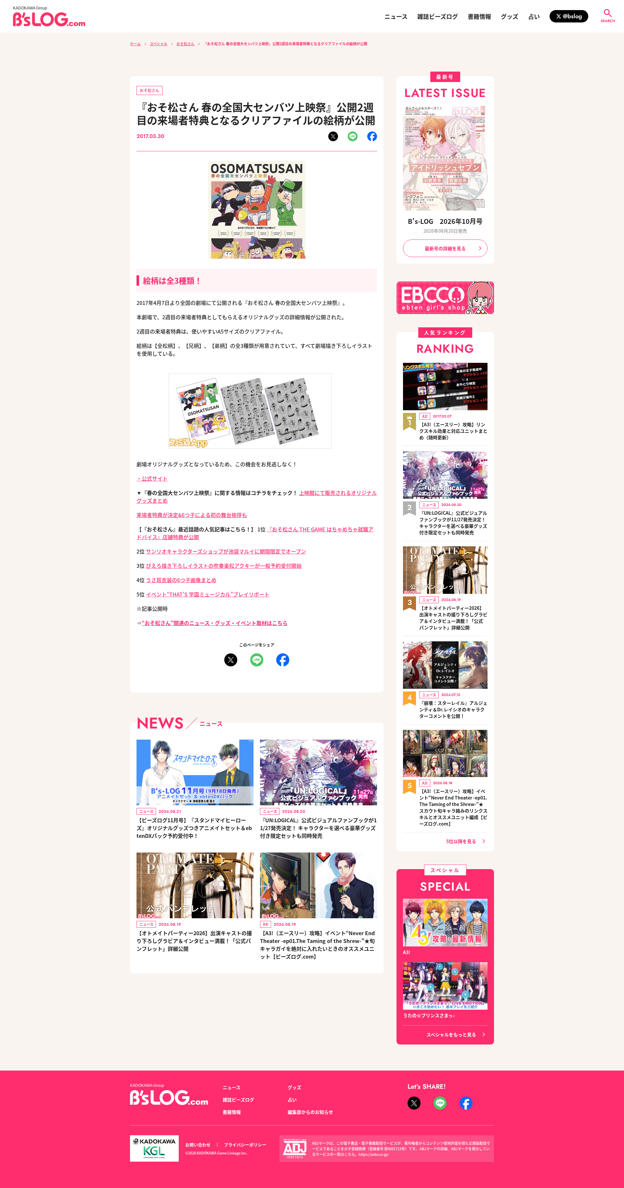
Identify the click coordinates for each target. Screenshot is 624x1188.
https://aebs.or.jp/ (373, 1154)
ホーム (135, 43)
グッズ (509, 16)
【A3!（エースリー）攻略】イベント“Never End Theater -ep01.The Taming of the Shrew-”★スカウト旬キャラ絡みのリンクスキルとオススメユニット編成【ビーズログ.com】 (453, 807)
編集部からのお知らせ (310, 1112)
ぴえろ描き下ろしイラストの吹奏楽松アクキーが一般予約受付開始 (224, 565)
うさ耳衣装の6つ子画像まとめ (181, 580)
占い (534, 16)
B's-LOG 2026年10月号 (445, 221)
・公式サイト (152, 478)
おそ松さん (185, 43)
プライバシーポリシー (245, 1144)
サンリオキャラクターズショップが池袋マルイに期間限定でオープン (226, 551)
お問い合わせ (198, 1144)
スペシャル (158, 43)
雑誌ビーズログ (437, 16)
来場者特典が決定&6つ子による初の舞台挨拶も (191, 515)
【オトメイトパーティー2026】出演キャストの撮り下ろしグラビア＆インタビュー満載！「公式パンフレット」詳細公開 (194, 940)
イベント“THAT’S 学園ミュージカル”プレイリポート (207, 594)
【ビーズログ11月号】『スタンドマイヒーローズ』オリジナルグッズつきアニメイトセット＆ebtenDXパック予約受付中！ (194, 828)
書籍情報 (479, 16)
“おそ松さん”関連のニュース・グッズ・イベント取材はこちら (215, 623)
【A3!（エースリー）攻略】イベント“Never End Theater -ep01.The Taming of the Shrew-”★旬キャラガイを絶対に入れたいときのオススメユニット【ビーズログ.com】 (317, 944)
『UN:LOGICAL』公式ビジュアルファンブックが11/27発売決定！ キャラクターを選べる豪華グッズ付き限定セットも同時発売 (318, 828)
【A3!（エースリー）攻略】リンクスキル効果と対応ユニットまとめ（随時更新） (453, 431)
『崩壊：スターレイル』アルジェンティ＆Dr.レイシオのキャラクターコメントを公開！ (453, 709)
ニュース (396, 16)
